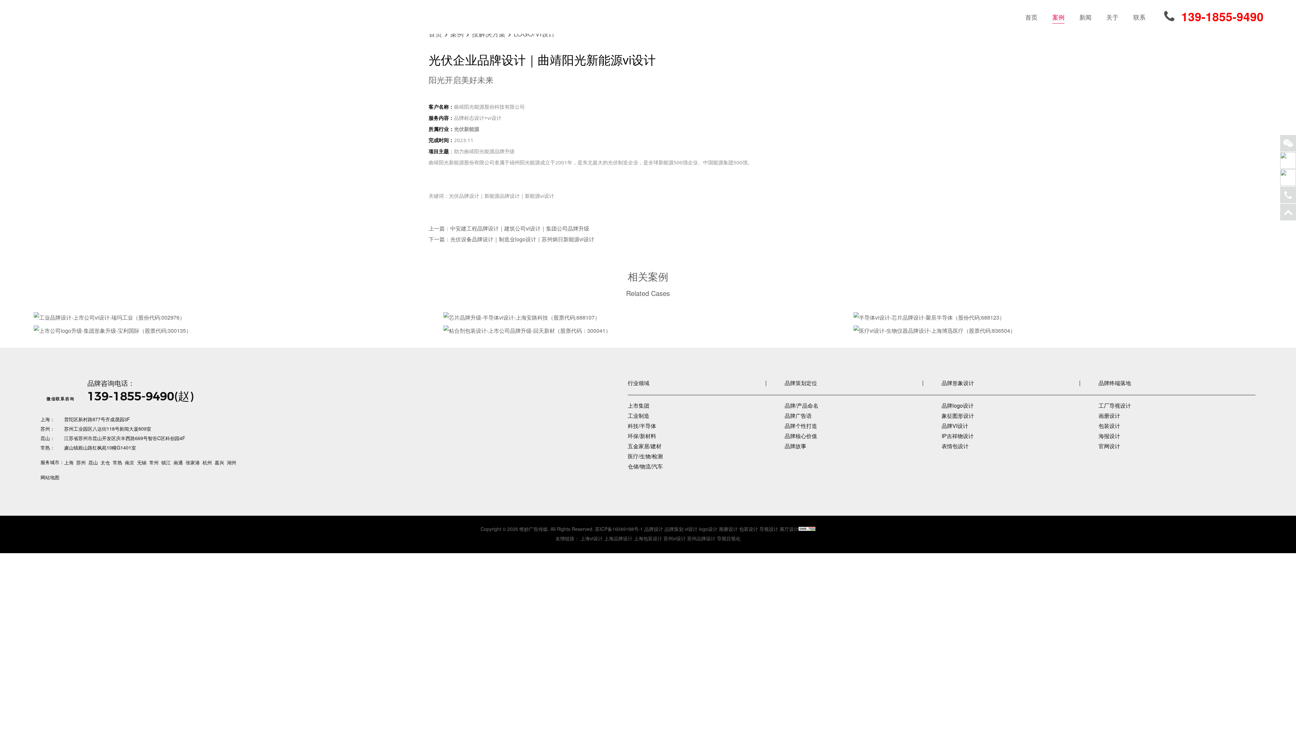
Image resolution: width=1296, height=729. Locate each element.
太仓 (105, 462)
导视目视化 (728, 538)
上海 (69, 462)
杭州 (207, 462)
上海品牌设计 (618, 538)
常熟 (117, 462)
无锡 (141, 462)
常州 (154, 462)
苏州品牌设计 (701, 538)
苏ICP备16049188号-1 (619, 528)
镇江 (166, 462)
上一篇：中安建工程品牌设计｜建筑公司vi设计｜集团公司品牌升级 (509, 228)
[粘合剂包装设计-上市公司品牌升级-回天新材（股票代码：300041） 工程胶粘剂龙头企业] (647, 330)
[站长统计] (807, 528)
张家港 (193, 462)
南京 (129, 462)
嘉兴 (219, 462)
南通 (178, 462)
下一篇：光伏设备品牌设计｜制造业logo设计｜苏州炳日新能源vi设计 (511, 239)
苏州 (81, 462)
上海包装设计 (648, 538)
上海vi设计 (591, 538)
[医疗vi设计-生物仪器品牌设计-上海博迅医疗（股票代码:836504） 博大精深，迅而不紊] (1057, 330)
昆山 (93, 462)
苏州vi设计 (675, 538)
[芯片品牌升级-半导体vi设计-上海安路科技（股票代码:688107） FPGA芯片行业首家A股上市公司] (647, 317)
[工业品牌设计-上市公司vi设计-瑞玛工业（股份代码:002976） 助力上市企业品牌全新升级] (237, 317)
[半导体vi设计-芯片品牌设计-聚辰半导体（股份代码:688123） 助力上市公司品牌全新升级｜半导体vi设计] (1057, 317)
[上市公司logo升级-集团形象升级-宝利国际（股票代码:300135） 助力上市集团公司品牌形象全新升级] (237, 330)
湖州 (231, 462)
